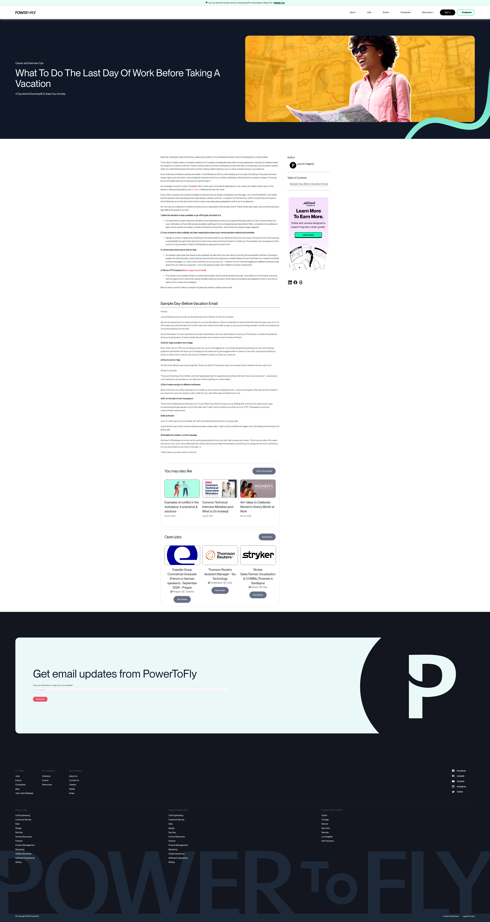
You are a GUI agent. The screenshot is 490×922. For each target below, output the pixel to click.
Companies (405, 12)
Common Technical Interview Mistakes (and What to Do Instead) (217, 506)
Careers (72, 784)
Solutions (46, 776)
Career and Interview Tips (29, 63)
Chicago (325, 819)
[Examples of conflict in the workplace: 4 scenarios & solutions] (182, 488)
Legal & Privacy (469, 916)
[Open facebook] (295, 282)
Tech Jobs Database (24, 793)
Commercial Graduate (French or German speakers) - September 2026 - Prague (182, 580)
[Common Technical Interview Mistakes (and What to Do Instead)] (220, 488)
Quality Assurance (23, 854)
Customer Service (23, 819)
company (196, 189)
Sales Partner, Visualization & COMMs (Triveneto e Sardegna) (258, 578)
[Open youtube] (453, 781)
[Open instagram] (453, 786)
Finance (18, 841)
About (352, 12)
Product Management (25, 845)
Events (386, 12)
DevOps (19, 832)
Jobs (369, 12)
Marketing (19, 849)
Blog (17, 789)
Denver (325, 824)
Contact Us (74, 780)
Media (72, 789)
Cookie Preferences (451, 916)
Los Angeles (327, 836)
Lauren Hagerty (305, 163)
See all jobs (267, 537)
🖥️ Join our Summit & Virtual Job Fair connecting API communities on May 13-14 (239, 3)
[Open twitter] (301, 282)
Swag (71, 793)
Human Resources (23, 836)
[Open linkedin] (290, 282)
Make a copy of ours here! (193, 270)
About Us (73, 776)
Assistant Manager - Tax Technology (220, 576)
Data (17, 824)
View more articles (264, 471)
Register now (279, 3)
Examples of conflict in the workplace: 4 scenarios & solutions (181, 506)
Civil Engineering (22, 815)
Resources (427, 12)
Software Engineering (24, 858)
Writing (18, 862)
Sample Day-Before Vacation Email (309, 184)
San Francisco (328, 841)
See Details (182, 599)
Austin (324, 815)
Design (18, 828)
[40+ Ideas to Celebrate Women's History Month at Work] (257, 488)
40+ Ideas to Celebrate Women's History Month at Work (257, 506)
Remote (325, 832)
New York (326, 828)
